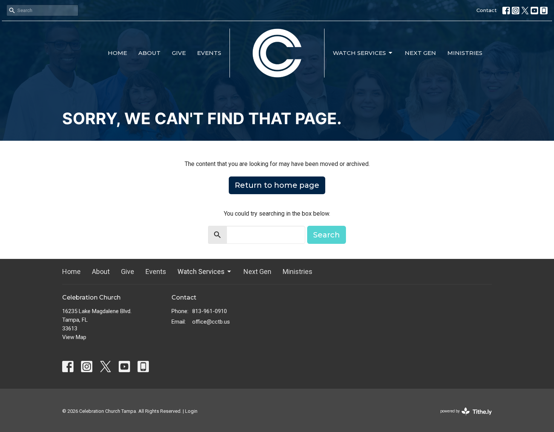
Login (191, 411)
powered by (462, 417)
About (149, 52)
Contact (486, 10)
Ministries (464, 52)
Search (326, 234)
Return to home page (277, 185)
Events (209, 52)
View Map (74, 337)
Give (179, 52)
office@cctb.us (211, 321)
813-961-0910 (209, 311)
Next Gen (420, 52)
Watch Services (359, 52)
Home (117, 52)
